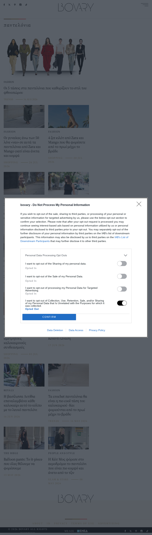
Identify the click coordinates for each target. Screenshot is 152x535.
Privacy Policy (97, 330)
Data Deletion (55, 330)
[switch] (122, 263)
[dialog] (76, 267)
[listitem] (76, 255)
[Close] (140, 205)
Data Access (76, 330)
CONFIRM (49, 317)
